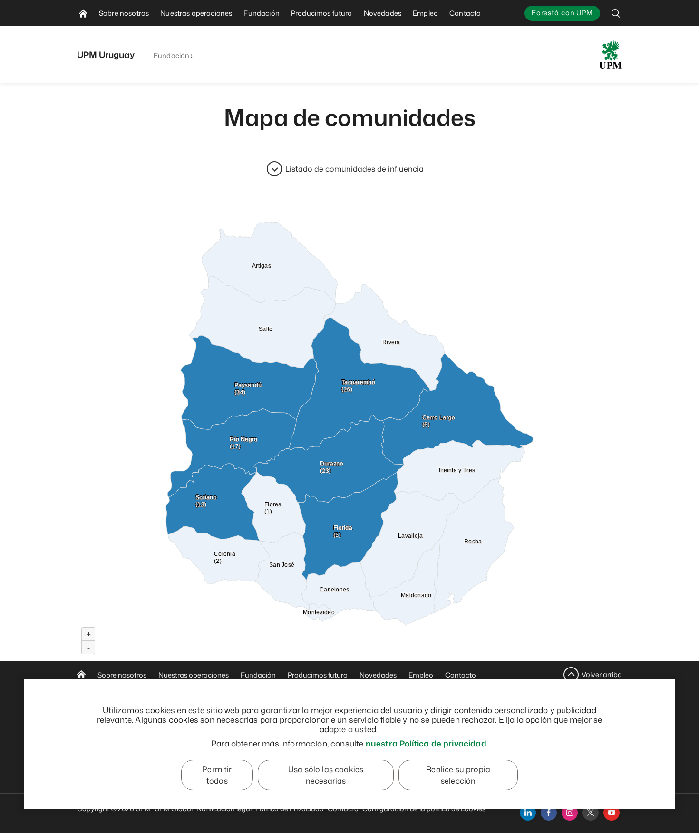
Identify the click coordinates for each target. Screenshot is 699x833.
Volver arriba (602, 674)
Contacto (460, 675)
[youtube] (611, 812)
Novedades (378, 675)
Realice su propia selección (458, 775)
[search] (616, 13)
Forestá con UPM (562, 13)
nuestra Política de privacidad (426, 743)
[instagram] (570, 812)
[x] (590, 812)
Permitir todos (217, 775)
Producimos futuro (318, 675)
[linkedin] (528, 812)
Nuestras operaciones (193, 675)
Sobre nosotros (121, 675)
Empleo (420, 675)
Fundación (171, 55)
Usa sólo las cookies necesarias (325, 775)
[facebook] (549, 812)
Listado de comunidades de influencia (354, 169)
